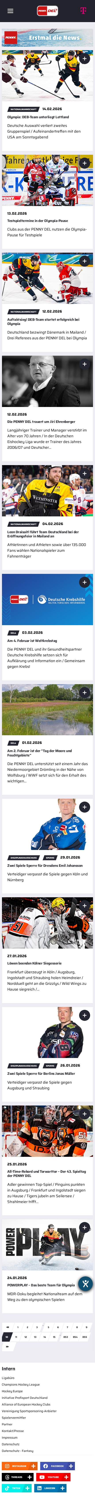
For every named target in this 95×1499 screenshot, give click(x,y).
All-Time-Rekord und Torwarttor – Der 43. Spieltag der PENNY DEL (46, 1173)
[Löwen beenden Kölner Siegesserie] (47, 922)
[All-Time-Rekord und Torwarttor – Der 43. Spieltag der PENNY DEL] (47, 1131)
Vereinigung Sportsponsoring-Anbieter (29, 1411)
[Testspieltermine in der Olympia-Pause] (47, 180)
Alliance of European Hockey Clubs (26, 1404)
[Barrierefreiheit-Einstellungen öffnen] (85, 1283)
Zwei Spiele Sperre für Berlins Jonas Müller (41, 1073)
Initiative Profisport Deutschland (25, 1397)
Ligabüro (8, 1377)
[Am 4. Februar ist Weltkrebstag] (47, 599)
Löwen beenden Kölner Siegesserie (34, 963)
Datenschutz (10, 1444)
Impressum (9, 1437)
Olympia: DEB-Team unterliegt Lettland (38, 117)
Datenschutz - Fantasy (17, 1450)
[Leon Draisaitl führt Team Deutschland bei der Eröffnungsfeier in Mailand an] (47, 490)
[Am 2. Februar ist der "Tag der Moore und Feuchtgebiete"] (47, 709)
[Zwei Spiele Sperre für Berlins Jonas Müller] (47, 1032)
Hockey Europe (12, 1391)
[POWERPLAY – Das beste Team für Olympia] (47, 1244)
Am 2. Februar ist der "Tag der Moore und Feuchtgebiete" (39, 753)
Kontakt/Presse (13, 1430)
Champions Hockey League (21, 1384)
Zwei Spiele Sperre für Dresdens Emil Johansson (45, 865)
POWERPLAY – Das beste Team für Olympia (41, 1285)
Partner (7, 1424)
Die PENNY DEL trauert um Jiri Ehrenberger (41, 421)
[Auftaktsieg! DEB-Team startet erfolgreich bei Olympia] (47, 278)
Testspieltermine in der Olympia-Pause (37, 220)
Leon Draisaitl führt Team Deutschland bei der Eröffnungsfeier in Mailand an (43, 534)
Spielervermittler (14, 1417)
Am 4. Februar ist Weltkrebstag (32, 641)
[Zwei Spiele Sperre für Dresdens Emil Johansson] (47, 824)
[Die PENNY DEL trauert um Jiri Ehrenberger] (47, 381)
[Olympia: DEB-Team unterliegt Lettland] (47, 75)
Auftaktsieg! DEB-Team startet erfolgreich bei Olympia (43, 322)
